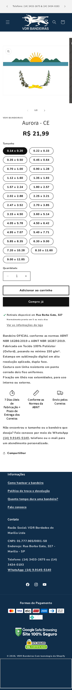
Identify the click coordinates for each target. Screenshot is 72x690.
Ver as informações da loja (25, 325)
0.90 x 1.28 (41, 169)
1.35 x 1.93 (41, 178)
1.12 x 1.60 (15, 178)
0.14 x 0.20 (15, 151)
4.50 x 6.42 (41, 223)
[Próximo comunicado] (65, 6)
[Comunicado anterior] (7, 6)
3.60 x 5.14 (41, 214)
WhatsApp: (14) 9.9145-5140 (29, 570)
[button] (7, 22)
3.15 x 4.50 (15, 214)
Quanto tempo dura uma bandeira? (33, 499)
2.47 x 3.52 (15, 205)
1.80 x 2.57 (41, 187)
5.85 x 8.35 (15, 241)
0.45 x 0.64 (41, 160)
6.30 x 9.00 (41, 241)
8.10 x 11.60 (44, 250)
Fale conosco (17, 507)
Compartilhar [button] (16, 453)
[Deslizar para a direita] (44, 110)
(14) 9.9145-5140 (16, 438)
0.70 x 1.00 (15, 169)
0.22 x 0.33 (41, 151)
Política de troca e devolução (29, 491)
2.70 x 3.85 (41, 205)
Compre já (36, 302)
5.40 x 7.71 (41, 232)
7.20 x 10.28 (16, 250)
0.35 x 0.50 (15, 160)
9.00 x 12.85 (16, 259)
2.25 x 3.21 (41, 196)
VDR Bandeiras (25, 656)
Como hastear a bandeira (26, 483)
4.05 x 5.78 (15, 223)
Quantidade (10, 268)
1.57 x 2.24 (15, 187)
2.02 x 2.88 (15, 196)
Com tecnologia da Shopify (50, 656)
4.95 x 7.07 (15, 232)
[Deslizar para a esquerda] (27, 110)
